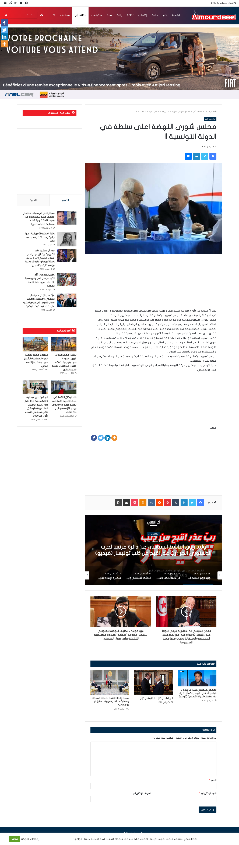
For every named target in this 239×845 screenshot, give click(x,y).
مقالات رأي (80, 15)
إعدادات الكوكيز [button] (30, 839)
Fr (53, 15)
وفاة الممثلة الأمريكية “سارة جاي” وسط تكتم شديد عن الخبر (40, 237)
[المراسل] (213, 15)
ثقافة (130, 15)
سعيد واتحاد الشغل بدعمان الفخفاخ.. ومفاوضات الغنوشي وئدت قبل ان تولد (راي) (109, 701)
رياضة (119, 15)
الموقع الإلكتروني (142, 793)
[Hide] (1, 50)
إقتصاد (143, 15)
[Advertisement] (153, 283)
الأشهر (65, 200)
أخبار (165, 15)
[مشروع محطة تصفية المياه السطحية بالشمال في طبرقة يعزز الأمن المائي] (35, 344)
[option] (153, 550)
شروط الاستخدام (123, 839)
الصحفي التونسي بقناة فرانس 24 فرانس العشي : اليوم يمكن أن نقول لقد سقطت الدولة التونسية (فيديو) (197, 693)
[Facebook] (94, 438)
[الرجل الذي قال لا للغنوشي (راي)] (153, 682)
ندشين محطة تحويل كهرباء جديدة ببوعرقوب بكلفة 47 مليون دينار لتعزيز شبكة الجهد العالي (64, 362)
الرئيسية (176, 15)
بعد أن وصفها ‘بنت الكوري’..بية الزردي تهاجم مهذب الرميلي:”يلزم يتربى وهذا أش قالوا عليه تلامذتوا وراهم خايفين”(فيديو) (40, 258)
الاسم (212, 780)
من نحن (66, 15)
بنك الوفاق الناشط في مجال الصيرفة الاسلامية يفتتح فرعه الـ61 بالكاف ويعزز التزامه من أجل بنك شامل (64, 404)
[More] (114, 438)
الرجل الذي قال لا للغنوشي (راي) (156, 698)
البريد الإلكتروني (207, 793)
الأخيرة (33, 200)
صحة (109, 15)
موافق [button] (14, 839)
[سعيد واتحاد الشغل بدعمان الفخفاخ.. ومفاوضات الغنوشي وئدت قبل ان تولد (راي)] (109, 682)
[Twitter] (101, 438)
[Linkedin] (107, 438)
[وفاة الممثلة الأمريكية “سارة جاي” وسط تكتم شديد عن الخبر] (66, 239)
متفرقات (97, 15)
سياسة (155, 15)
